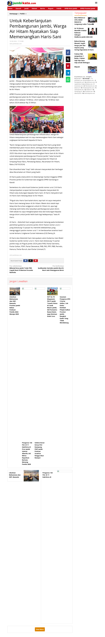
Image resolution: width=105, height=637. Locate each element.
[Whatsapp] (68, 79)
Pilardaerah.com (90, 86)
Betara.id (77, 88)
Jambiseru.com (90, 82)
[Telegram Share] (68, 73)
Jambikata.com (88, 84)
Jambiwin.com (78, 80)
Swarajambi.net (78, 90)
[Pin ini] (68, 66)
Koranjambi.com (79, 82)
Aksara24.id (77, 93)
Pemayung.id (78, 91)
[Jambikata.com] (21, 3)
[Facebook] (25, 260)
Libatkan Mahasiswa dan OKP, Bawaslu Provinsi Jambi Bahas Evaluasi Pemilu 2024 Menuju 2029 (15, 305)
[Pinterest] (35, 260)
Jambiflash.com (89, 80)
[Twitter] (30, 260)
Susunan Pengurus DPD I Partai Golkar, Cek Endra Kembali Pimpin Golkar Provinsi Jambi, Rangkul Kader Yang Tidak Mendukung (65, 310)
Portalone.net (88, 91)
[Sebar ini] (68, 52)
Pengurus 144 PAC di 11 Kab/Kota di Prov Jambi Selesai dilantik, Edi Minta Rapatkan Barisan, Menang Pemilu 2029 (27, 453)
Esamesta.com (78, 86)
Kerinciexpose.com (89, 93)
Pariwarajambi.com (88, 88)
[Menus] (96, 3)
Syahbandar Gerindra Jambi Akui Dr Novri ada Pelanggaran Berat (51, 268)
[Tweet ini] (68, 59)
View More (40, 629)
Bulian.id (88, 90)
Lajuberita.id (78, 84)
